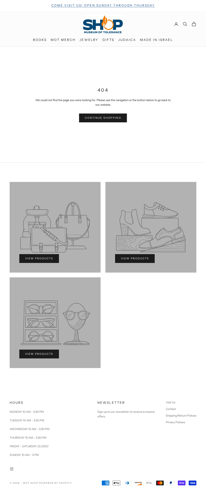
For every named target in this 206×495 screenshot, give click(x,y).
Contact (171, 409)
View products (39, 258)
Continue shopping (103, 117)
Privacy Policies (175, 422)
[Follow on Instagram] (12, 469)
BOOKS (40, 40)
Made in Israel (156, 40)
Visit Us (170, 402)
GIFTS (108, 40)
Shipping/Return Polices (181, 415)
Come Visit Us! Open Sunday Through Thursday (103, 5)
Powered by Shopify (55, 483)
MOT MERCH (63, 40)
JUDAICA (127, 40)
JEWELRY (88, 40)
